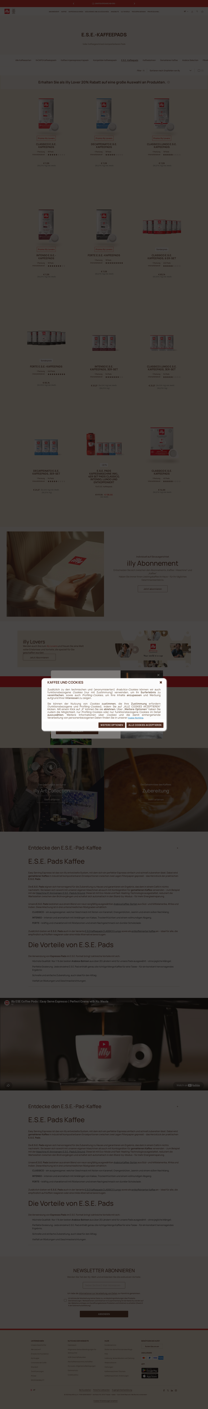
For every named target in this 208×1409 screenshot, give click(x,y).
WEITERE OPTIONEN (111, 725)
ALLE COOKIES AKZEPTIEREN (144, 725)
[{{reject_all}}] (161, 682)
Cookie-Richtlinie (135, 717)
